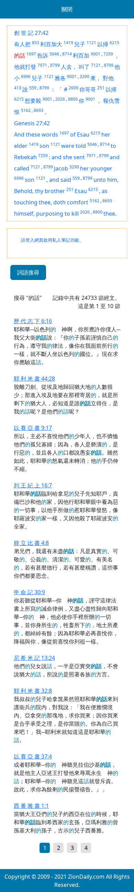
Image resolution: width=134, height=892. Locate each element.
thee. (109, 213)
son (44, 146)
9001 (95, 54)
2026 (60, 99)
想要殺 (33, 100)
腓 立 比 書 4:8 (31, 543)
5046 (54, 54)
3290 (84, 76)
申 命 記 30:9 (29, 592)
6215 (114, 43)
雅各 (60, 78)
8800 (73, 99)
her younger (96, 168)
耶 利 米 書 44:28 (34, 378)
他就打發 (25, 67)
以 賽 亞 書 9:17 (33, 428)
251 (100, 88)
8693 (38, 110)
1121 (91, 43)
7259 (108, 54)
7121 (96, 65)
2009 (73, 88)
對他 (108, 78)
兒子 (79, 44)
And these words (36, 134)
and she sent (68, 157)
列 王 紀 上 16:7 (33, 485)
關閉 (67, 9)
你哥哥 (87, 89)
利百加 (81, 55)
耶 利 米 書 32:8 (33, 691)
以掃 (102, 44)
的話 (19, 55)
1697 (31, 54)
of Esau (79, 134)
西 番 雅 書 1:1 (31, 806)
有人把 (22, 44)
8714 (67, 54)
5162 (26, 110)
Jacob (61, 168)
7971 (42, 65)
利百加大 (51, 44)
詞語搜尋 (28, 272)
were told (73, 146)
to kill (72, 213)
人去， (69, 67)
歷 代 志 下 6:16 (33, 321)
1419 (68, 43)
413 (17, 88)
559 (32, 88)
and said (60, 179)
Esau (81, 191)
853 (35, 43)
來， (95, 78)
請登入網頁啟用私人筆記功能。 (52, 240)
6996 (26, 76)
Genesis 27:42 (32, 123)
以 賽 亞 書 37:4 (33, 756)
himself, (25, 213)
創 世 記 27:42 (31, 33)
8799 (55, 65)
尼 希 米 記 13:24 (34, 658)
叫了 (84, 67)
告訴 (42, 55)
